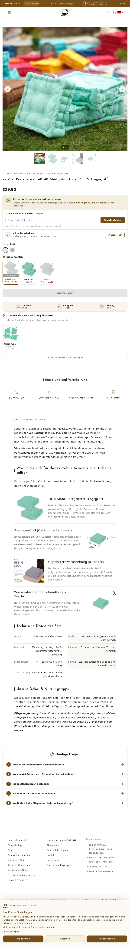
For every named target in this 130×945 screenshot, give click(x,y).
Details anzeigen (11, 931)
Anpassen (65, 938)
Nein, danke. (65, 502)
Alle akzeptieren (107, 938)
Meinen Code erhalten (65, 494)
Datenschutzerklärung (43, 927)
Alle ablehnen (23, 938)
